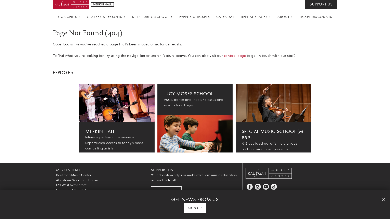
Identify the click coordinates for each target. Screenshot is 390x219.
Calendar (225, 16)
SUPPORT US (321, 4)
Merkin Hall (100, 131)
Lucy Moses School (188, 93)
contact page (235, 56)
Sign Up (195, 208)
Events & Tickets (194, 16)
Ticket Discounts (315, 16)
